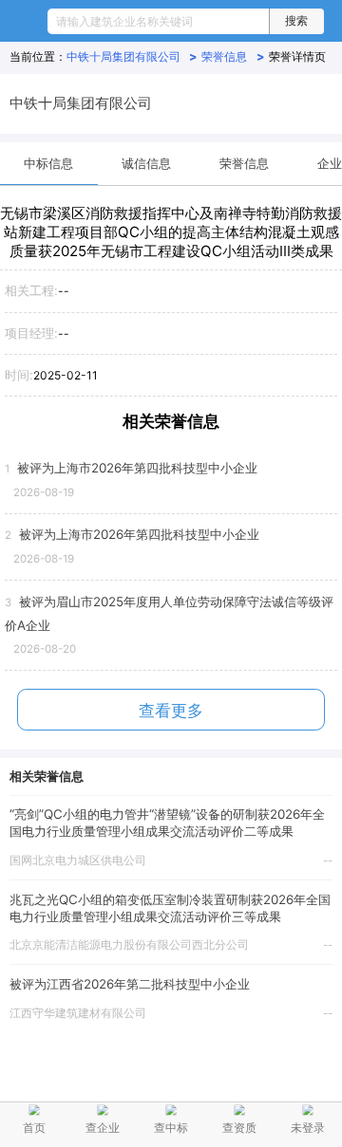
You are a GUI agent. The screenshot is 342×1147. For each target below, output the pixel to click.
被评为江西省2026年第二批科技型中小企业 (130, 983)
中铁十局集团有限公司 (132, 56)
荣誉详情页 (297, 56)
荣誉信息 (232, 56)
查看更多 (171, 710)
